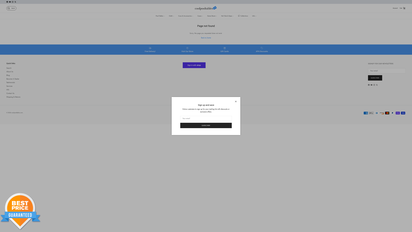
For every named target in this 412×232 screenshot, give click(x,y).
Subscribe (206, 125)
